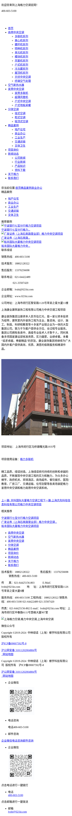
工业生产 (20, 137)
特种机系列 (21, 48)
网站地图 (7, 654)
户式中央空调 (23, 101)
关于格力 (13, 174)
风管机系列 (21, 60)
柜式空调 (20, 117)
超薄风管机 (21, 97)
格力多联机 (26, 459)
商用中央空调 (16, 32)
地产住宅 (20, 129)
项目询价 (13, 149)
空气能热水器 (16, 85)
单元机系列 (21, 52)
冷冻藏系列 (21, 68)
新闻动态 (13, 153)
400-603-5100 (15, 795)
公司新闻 (20, 157)
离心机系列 (21, 40)
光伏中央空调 (23, 76)
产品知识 (20, 166)
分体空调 (13, 109)
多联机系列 (21, 36)
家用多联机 (21, 93)
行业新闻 (20, 161)
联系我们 (13, 178)
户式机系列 (21, 64)
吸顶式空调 (21, 121)
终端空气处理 (23, 80)
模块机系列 (21, 56)
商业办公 (20, 133)
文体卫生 (20, 145)
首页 (10, 28)
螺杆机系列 (21, 44)
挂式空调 (20, 113)
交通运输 (20, 141)
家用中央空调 (16, 89)
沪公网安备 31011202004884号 (19, 650)
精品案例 (13, 125)
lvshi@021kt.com (17, 811)
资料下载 (20, 170)
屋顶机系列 (21, 72)
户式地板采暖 (23, 105)
